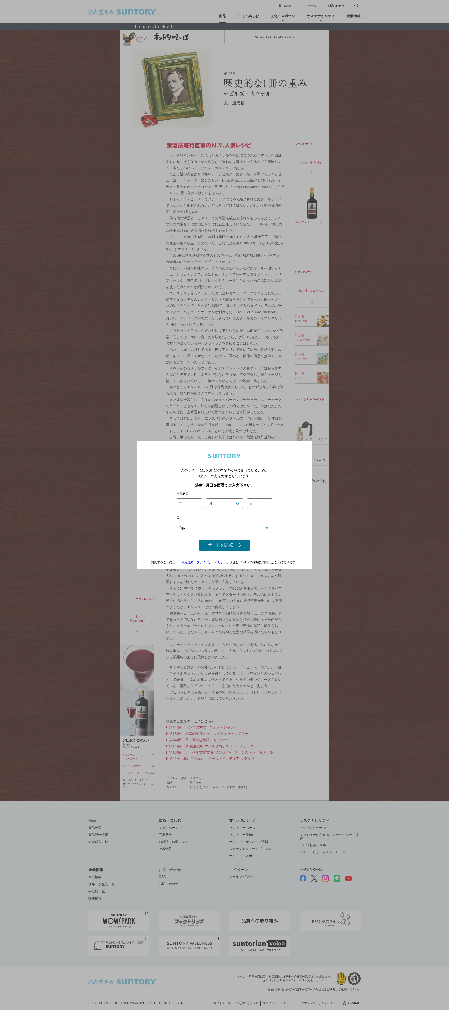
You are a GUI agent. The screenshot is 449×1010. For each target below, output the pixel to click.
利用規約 (187, 562)
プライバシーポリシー (211, 562)
